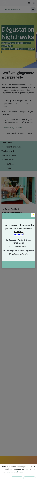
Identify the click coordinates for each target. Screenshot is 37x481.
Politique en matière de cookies (14, 472)
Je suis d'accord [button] (29, 478)
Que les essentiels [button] (17, 478)
